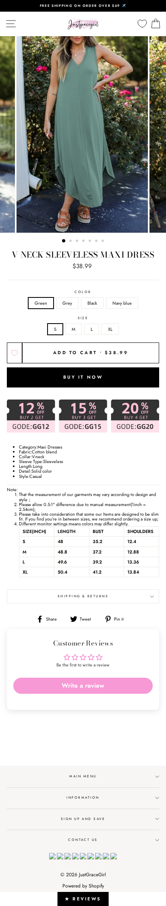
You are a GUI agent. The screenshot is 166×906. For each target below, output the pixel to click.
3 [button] (78, 242)
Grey (67, 303)
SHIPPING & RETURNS (83, 596)
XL (110, 329)
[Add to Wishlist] (14, 352)
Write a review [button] (83, 685)
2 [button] (71, 242)
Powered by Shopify (83, 886)
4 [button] (84, 242)
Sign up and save (83, 818)
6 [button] (97, 242)
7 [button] (104, 242)
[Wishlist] (142, 23)
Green (41, 303)
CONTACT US (83, 839)
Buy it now (83, 377)
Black (92, 303)
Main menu (82, 776)
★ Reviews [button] (83, 899)
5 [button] (91, 242)
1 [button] (64, 241)
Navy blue (122, 303)
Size (83, 318)
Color (83, 292)
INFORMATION (82, 797)
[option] (83, 6)
